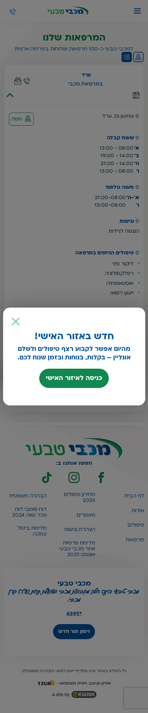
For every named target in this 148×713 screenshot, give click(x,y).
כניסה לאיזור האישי (74, 377)
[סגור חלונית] (16, 322)
